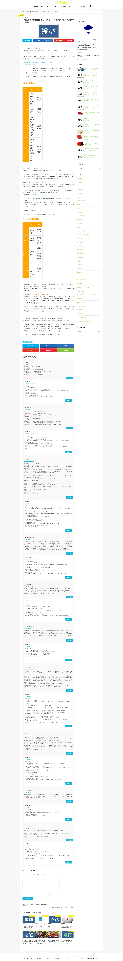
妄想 (47, 6)
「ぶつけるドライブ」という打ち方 (38, 194)
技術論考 (25, 341)
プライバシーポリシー (82, 6)
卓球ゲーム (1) (80, 223)
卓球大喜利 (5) (80, 242)
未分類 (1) (79, 283)
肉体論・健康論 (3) (81, 306)
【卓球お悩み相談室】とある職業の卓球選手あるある (91, 101)
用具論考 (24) (80, 298)
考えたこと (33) (80, 302)
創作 (42, 6)
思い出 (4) (79, 264)
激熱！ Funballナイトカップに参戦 (91, 156)
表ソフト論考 (35, 6)
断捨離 (31, 341)
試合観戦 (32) (80, 313)
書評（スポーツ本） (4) (82, 276)
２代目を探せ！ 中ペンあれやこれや (91, 144)
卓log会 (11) (79, 208)
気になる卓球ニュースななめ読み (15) (86, 294)
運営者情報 (71, 6)
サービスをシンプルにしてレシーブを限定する (91, 119)
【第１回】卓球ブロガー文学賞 (91, 131)
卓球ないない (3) (81, 219)
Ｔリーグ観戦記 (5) (81, 317)
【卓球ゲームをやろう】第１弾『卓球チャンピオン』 (91, 107)
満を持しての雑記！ (89, 81)
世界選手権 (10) (80, 197)
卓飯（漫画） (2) (81, 253)
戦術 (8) (79, 268)
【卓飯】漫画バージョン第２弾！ (91, 87)
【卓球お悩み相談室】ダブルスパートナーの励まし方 (91, 150)
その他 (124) (80, 182)
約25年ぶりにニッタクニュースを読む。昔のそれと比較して (91, 138)
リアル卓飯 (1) (80, 193)
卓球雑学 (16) (80, 249)
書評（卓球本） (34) (81, 279)
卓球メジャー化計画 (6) (82, 231)
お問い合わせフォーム (82, 59)
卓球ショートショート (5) (83, 227)
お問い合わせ (63, 6)
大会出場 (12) (80, 257)
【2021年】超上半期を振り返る (91, 113)
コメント (24, 877)
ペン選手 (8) (80, 189)
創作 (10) (79, 204)
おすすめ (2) (80, 178)
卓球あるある (54, 6)
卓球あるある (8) (81, 212)
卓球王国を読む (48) (81, 246)
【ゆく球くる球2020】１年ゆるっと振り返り (91, 125)
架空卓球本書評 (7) (81, 291)
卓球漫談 (61, 2)
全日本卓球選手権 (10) (82, 200)
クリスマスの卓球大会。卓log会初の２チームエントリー (91, 75)
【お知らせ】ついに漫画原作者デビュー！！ (91, 69)
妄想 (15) (79, 261)
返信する (69, 378)
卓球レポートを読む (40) (83, 234)
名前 (23, 891)
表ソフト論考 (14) (81, 309)
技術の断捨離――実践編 (30, 64)
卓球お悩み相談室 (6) (82, 216)
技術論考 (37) (80, 272)
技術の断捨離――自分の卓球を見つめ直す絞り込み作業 (38, 62)
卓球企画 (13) (80, 238)
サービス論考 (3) (81, 185)
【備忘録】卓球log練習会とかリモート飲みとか (91, 93)
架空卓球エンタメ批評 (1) (83, 287)
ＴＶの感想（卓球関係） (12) (84, 321)
